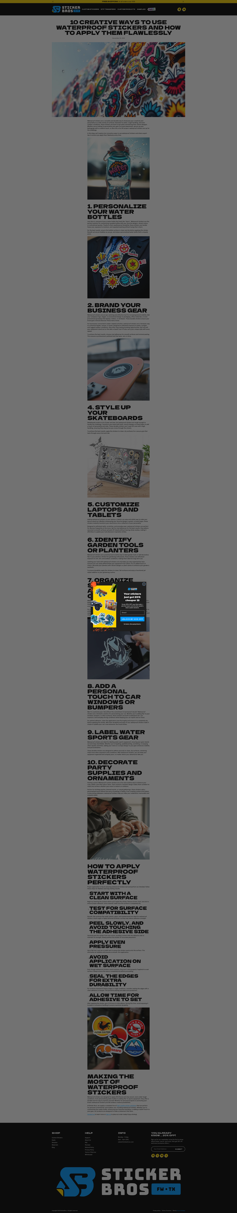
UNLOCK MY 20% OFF (132, 619)
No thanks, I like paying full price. (132, 624)
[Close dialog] (144, 584)
